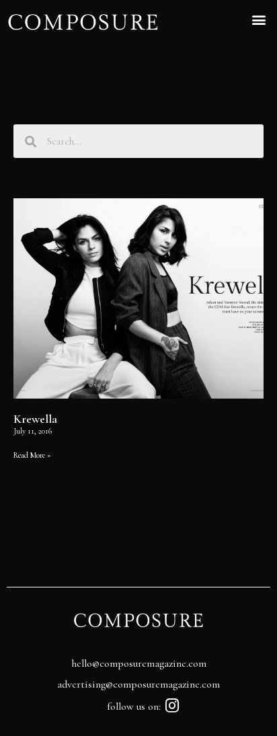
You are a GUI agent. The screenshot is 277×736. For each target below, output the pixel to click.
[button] (259, 19)
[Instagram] (172, 705)
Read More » (32, 455)
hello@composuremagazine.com (138, 663)
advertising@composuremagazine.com (138, 684)
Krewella (35, 418)
